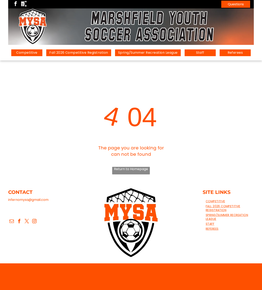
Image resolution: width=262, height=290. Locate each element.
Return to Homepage (131, 169)
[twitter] (26, 221)
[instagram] (34, 221)
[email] (11, 221)
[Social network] (23, 4)
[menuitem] (26, 52)
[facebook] (15, 4)
